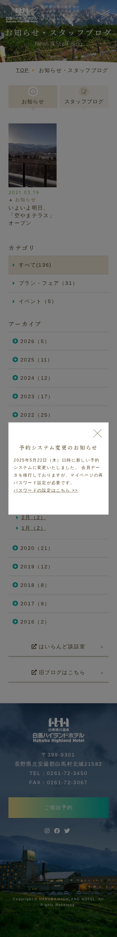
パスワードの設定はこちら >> (46, 490)
